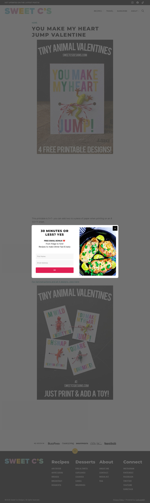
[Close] (115, 228)
